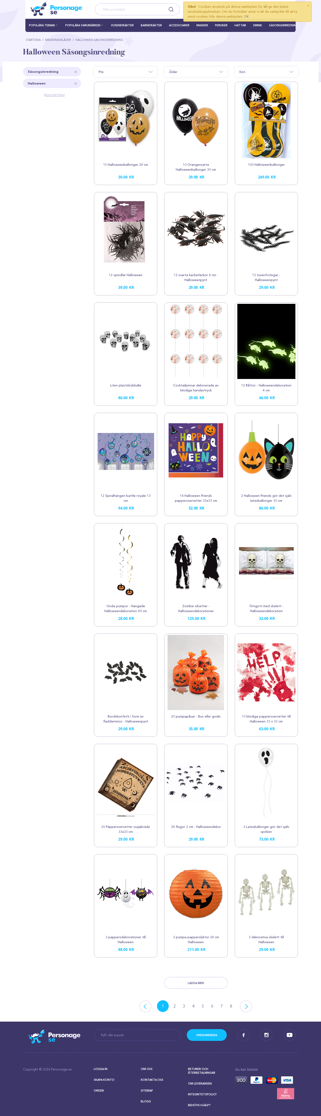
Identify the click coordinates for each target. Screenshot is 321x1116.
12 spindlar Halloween (125, 275)
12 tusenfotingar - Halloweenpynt (266, 277)
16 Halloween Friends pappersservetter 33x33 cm (196, 498)
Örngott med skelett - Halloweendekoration (266, 608)
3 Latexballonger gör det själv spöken (266, 829)
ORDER (99, 1090)
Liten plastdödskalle (125, 385)
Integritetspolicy (202, 1094)
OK (246, 16)
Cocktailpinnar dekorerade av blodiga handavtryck (196, 387)
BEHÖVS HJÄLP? (199, 1105)
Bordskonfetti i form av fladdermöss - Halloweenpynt (125, 718)
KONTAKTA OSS (152, 1079)
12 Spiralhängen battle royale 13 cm (126, 498)
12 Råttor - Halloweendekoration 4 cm (266, 387)
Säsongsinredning (43, 72)
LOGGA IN (100, 1069)
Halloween (37, 83)
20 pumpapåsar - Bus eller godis (196, 716)
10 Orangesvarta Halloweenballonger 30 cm (196, 167)
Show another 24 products (196, 983)
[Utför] (207, 1035)
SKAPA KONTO (104, 1079)
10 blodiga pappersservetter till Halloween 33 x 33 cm (266, 718)
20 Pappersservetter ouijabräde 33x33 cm (125, 829)
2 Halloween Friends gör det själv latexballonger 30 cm (266, 498)
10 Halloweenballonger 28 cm (125, 164)
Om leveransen (200, 1083)
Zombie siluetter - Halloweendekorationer (196, 608)
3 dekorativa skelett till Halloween (266, 939)
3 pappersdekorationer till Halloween (126, 939)
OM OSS (147, 1069)
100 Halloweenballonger (266, 164)
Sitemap (147, 1090)
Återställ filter (54, 95)
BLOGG (146, 1101)
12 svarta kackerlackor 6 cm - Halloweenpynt (196, 277)
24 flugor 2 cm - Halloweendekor (196, 827)
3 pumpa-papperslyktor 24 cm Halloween (196, 939)
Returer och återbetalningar (201, 1070)
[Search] (171, 9)
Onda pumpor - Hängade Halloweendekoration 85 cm (125, 608)
